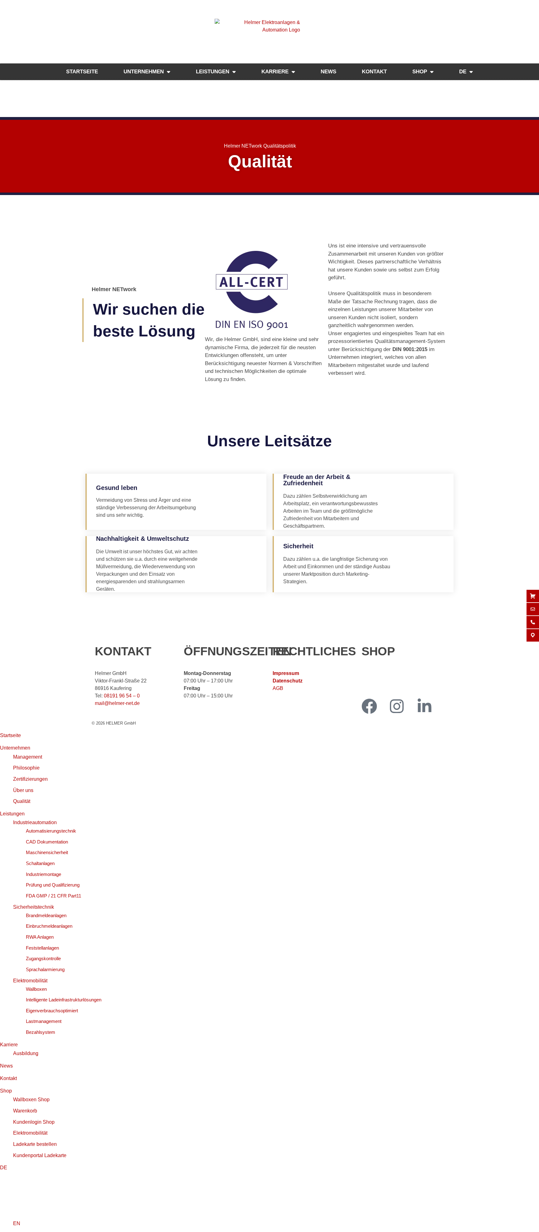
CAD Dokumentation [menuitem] (47, 841)
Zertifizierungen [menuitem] (30, 779)
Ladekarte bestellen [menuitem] (35, 1144)
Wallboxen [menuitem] (36, 989)
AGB (278, 688)
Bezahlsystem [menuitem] (40, 1032)
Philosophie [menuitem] (26, 767)
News (328, 72)
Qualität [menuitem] (21, 801)
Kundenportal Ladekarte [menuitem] (39, 1155)
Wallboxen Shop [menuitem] (31, 1099)
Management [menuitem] (27, 757)
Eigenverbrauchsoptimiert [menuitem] (52, 1010)
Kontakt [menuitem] (8, 1078)
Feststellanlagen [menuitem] (42, 948)
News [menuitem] (6, 1065)
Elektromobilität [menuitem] (30, 980)
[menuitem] (3, 1167)
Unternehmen (144, 72)
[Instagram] (397, 706)
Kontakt (374, 72)
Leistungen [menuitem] (12, 813)
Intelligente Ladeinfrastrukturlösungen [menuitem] (63, 999)
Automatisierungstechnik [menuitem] (51, 831)
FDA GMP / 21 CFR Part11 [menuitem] (53, 895)
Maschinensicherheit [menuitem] (47, 852)
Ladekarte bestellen (383, 680)
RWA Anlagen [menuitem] (40, 937)
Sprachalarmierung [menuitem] (45, 969)
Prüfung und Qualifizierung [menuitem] (53, 884)
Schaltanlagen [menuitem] (40, 863)
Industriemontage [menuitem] (43, 874)
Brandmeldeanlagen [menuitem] (46, 915)
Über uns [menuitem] (23, 790)
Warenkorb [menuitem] (25, 1110)
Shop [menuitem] (6, 1090)
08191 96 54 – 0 (122, 695)
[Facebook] (369, 706)
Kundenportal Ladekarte (388, 688)
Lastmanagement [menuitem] (43, 1021)
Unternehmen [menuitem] (15, 747)
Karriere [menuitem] (9, 1044)
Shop (419, 72)
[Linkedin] (424, 706)
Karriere (275, 72)
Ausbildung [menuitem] (25, 1053)
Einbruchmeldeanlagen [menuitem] (49, 926)
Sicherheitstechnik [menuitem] (33, 907)
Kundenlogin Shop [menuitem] (34, 1122)
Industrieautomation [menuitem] (35, 822)
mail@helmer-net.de (117, 703)
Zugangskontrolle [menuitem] (43, 958)
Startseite (82, 72)
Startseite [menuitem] (10, 735)
